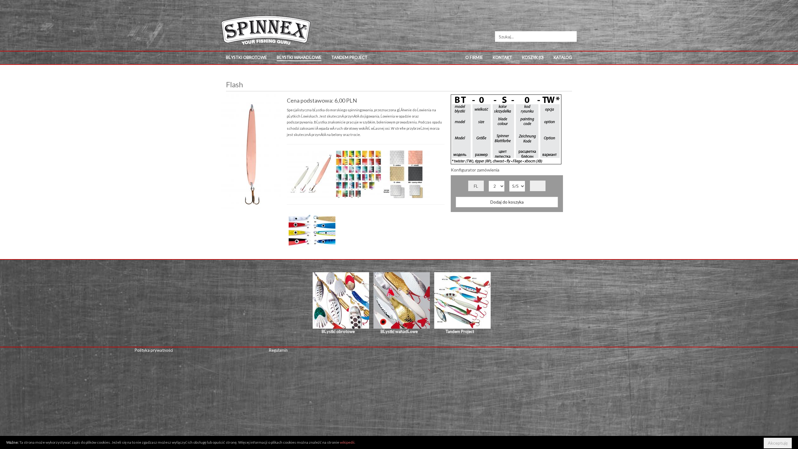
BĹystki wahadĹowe (299, 57)
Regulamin (278, 350)
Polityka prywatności (154, 350)
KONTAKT (502, 57)
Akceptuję (778, 443)
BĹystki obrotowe (246, 57)
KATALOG (563, 57)
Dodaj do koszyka (507, 202)
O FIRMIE (474, 57)
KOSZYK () (533, 57)
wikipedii (347, 442)
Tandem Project (349, 57)
